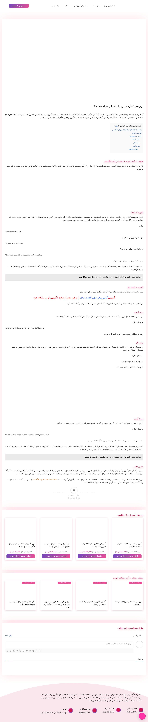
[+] (40, 651)
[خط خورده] (17, 650)
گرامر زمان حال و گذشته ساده (94, 297)
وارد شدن (8, 635)
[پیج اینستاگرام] (93, 710)
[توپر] (7, 650)
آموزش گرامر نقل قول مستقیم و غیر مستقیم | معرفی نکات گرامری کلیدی (57, 604)
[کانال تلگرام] (117, 710)
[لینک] (33, 650)
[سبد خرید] (39, 6)
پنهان (116, 126)
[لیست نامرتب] (23, 650)
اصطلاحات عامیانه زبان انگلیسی (44, 479)
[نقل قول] (26, 650)
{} (36, 651)
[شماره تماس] (140, 710)
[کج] (10, 650)
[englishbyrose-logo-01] (131, 6)
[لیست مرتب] (20, 650)
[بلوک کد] (30, 650)
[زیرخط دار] (13, 650)
